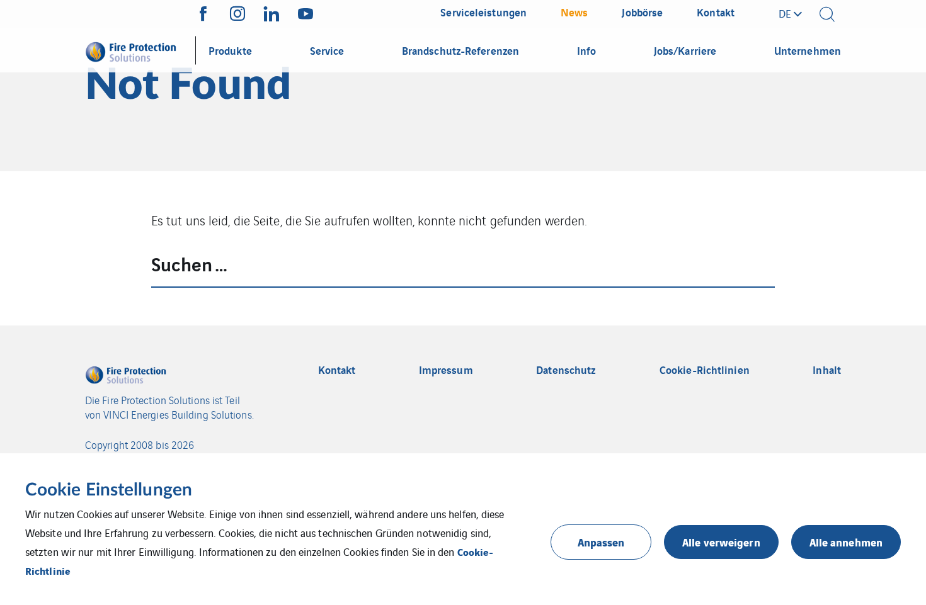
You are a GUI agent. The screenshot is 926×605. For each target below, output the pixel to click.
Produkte (230, 50)
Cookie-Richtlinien (705, 369)
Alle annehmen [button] (846, 542)
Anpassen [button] (601, 542)
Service (327, 50)
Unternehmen (807, 50)
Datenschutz (566, 369)
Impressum (446, 369)
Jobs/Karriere (685, 50)
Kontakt (337, 369)
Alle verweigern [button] (721, 542)
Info (586, 50)
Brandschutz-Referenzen (460, 50)
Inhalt (827, 369)
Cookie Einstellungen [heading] (108, 490)
